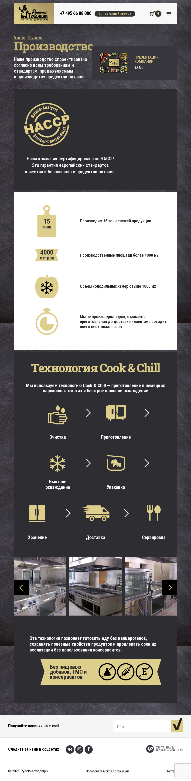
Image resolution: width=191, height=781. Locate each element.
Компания (35, 38)
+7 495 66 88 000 (75, 13)
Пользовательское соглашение (108, 771)
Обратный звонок (118, 13)
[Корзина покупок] (151, 13)
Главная (19, 38)
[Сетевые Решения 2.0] (164, 749)
